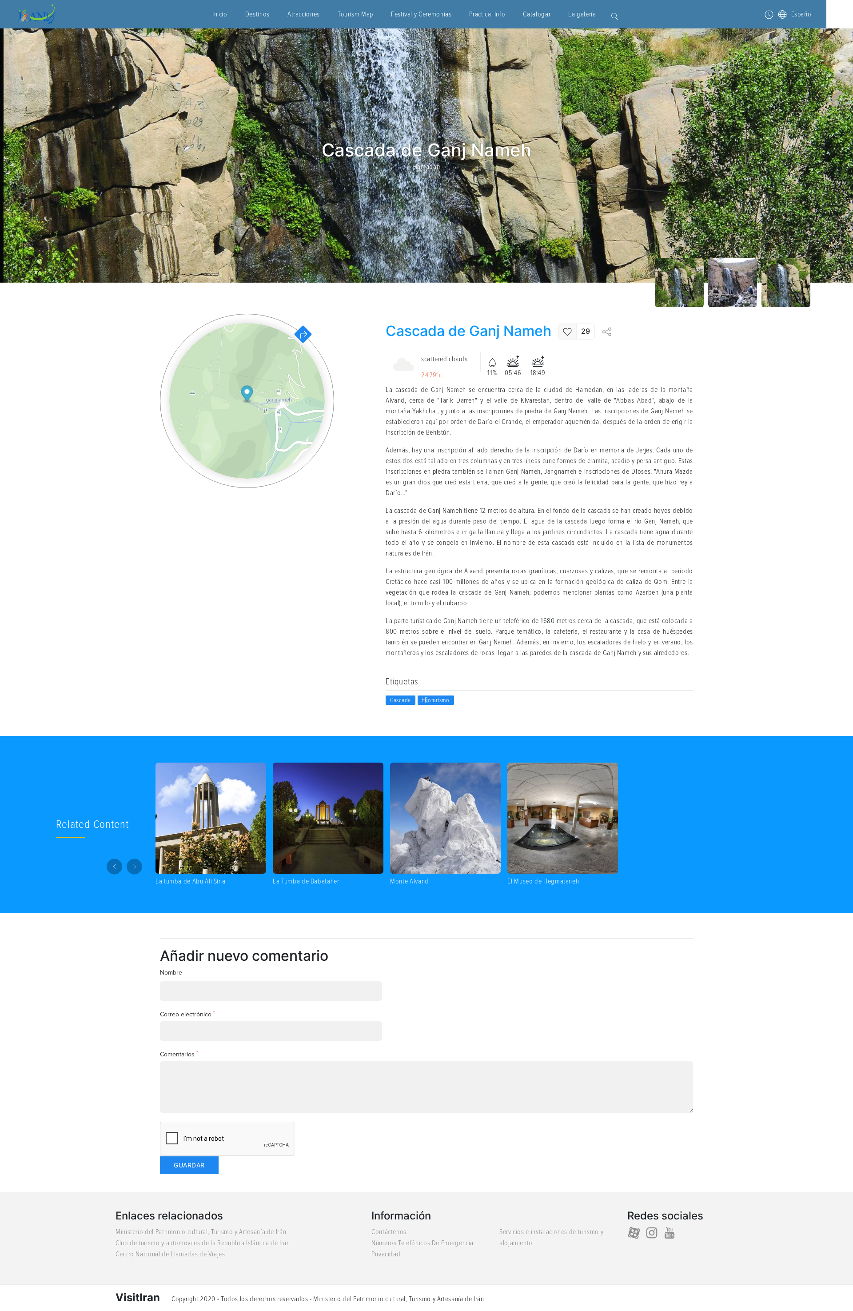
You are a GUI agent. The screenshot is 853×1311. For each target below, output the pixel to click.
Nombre (171, 972)
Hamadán (426, 166)
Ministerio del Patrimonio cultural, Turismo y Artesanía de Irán (201, 1231)
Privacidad (385, 1254)
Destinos (257, 14)
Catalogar (536, 14)
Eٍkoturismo (436, 700)
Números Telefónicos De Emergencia (422, 1243)
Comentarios (179, 1054)
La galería (582, 14)
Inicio (219, 14)
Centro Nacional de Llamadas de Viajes (170, 1254)
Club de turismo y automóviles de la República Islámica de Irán (203, 1243)
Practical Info (487, 14)
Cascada (400, 700)
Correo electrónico (187, 1014)
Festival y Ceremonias (421, 14)
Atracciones (303, 14)
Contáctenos (389, 1231)
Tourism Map (355, 14)
